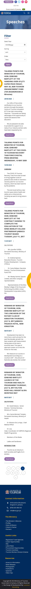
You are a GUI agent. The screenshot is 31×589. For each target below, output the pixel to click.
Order (6, 56)
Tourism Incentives (12, 550)
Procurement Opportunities (15, 548)
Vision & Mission (11, 525)
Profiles (8, 523)
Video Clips (9, 573)
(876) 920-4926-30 (16, 508)
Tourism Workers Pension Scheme (17, 552)
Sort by (6, 49)
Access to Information (13, 562)
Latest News (10, 546)
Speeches (9, 571)
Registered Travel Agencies (14, 540)
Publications (10, 569)
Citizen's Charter (11, 527)
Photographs (10, 567)
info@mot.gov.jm (15, 511)
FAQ (7, 544)
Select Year (7, 41)
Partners (8, 529)
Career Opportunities (13, 542)
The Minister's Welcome (13, 521)
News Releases (10, 565)
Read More (9, 135)
